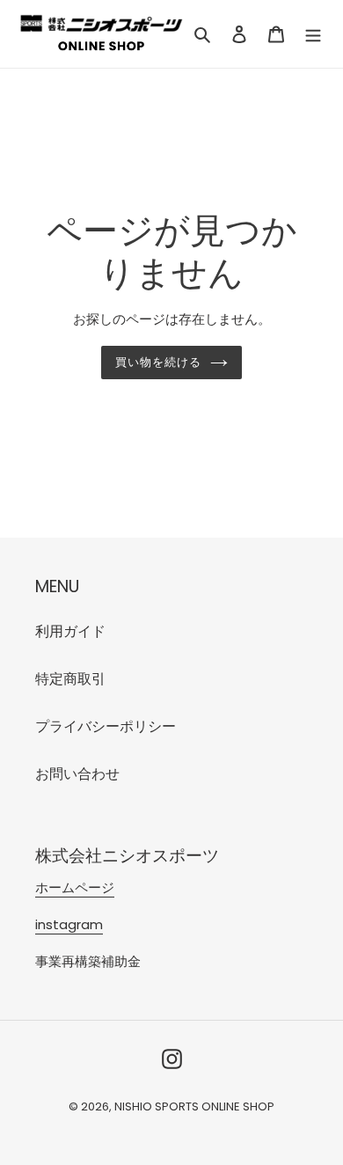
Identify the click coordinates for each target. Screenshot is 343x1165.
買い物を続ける (158, 362)
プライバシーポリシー (105, 726)
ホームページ (74, 887)
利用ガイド (70, 631)
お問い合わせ (77, 774)
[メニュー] (313, 34)
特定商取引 (70, 679)
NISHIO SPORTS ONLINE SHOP (194, 1106)
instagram (69, 924)
